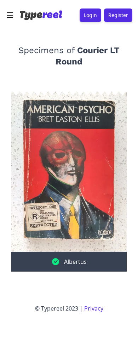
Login (90, 15)
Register (118, 15)
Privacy (93, 308)
